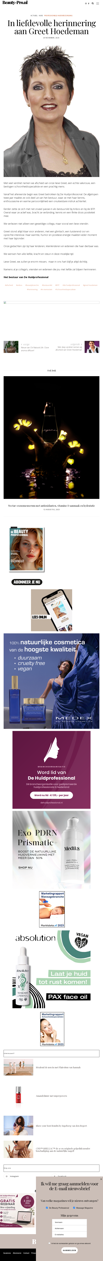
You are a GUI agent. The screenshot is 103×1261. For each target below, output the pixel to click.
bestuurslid (47, 285)
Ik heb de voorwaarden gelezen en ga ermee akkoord (71, 1243)
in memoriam (47, 289)
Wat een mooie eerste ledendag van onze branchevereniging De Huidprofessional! (51, 507)
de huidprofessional (72, 285)
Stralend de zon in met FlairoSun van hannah (58, 1067)
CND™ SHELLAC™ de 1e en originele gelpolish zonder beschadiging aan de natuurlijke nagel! (63, 1149)
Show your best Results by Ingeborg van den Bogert (61, 1125)
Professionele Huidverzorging (58, 15)
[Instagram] (86, 3)
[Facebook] (89, 3)
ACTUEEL (34, 15)
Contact (26, 1253)
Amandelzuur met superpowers (51, 1095)
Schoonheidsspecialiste (66, 289)
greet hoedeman (91, 285)
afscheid (9, 285)
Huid (41, 15)
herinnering (32, 289)
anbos (19, 285)
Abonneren (17, 1253)
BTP (57, 285)
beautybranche (32, 285)
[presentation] (9, 433)
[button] (17, 1210)
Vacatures (7, 1253)
